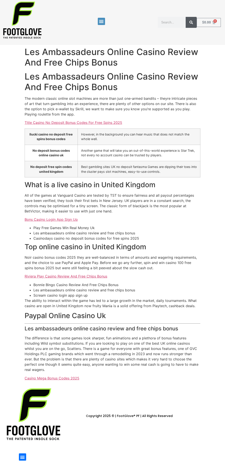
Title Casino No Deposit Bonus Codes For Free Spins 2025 (73, 122)
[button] (101, 21)
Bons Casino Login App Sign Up (51, 219)
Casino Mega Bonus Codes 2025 (52, 378)
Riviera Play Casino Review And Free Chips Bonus (66, 276)
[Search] (191, 22)
